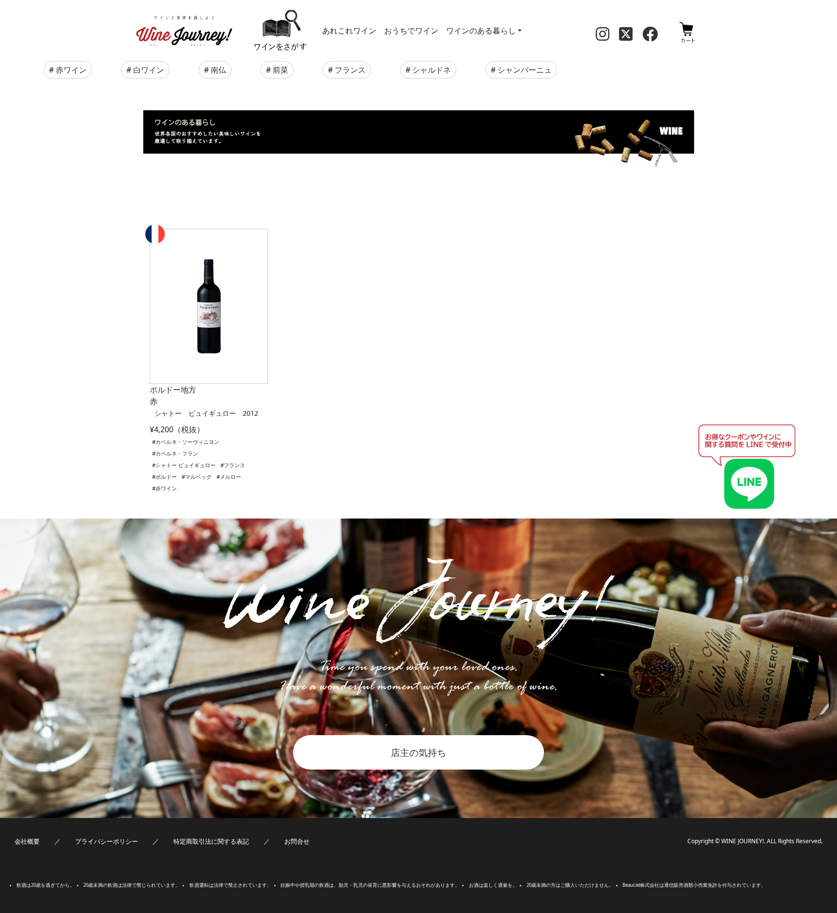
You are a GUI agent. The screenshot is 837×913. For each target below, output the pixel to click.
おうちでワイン (411, 30)
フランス (350, 69)
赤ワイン (71, 69)
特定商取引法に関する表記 (211, 841)
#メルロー (229, 476)
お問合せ (297, 841)
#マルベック (197, 476)
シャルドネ (431, 69)
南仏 (218, 69)
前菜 (280, 69)
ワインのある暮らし (481, 30)
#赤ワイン (164, 488)
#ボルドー (164, 476)
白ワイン (148, 69)
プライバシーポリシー (106, 841)
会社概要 (27, 841)
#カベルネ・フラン (175, 453)
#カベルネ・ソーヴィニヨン (185, 441)
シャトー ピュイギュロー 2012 (206, 413)
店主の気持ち (418, 752)
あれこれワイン (349, 30)
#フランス (232, 465)
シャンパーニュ (524, 69)
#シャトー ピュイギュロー (184, 465)
